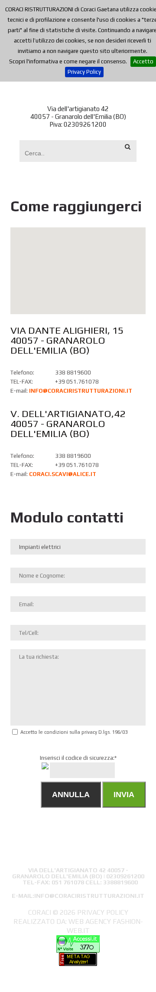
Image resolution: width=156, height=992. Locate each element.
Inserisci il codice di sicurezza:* (92, 764)
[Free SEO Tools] (78, 957)
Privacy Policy (84, 72)
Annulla (71, 794)
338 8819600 (73, 372)
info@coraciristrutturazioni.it (80, 391)
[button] (78, 265)
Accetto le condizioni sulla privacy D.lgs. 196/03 (73, 732)
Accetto (143, 61)
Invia (124, 794)
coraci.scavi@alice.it (62, 474)
